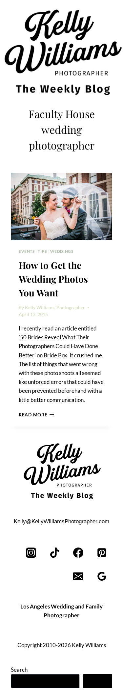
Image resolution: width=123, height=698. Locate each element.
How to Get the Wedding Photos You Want (53, 279)
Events (27, 251)
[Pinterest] (102, 553)
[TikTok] (55, 553)
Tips (42, 251)
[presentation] (61, 206)
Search (19, 669)
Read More (36, 414)
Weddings (61, 251)
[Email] (78, 576)
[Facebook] (78, 553)
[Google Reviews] (102, 576)
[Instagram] (31, 553)
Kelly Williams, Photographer (55, 307)
